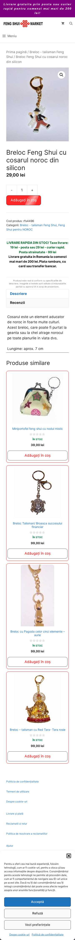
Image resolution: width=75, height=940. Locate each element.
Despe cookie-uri (19, 934)
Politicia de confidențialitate (22, 781)
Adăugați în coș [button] (38, 455)
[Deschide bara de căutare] (71, 23)
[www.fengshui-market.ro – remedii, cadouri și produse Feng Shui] (23, 23)
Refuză (37, 913)
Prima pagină (16, 52)
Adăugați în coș (24, 200)
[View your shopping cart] (63, 23)
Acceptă (37, 902)
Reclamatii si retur (16, 823)
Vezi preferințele (37, 925)
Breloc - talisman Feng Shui (38, 225)
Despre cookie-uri (16, 801)
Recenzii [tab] (17, 303)
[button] (69, 856)
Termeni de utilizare (17, 791)
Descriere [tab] (18, 294)
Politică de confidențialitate (48, 934)
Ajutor (9, 845)
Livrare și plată (14, 813)
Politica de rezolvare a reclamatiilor (26, 833)
